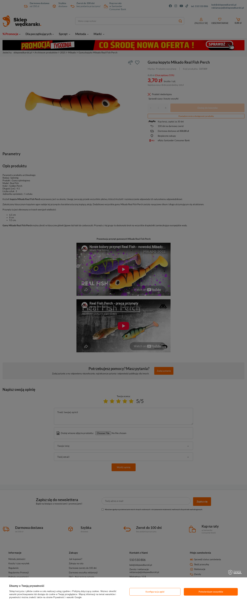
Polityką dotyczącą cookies (85, 591)
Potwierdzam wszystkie (211, 591)
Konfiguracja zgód (155, 591)
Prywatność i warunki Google (67, 597)
